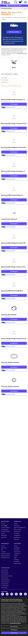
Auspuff (15, 545)
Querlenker (16, 559)
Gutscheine (16, 539)
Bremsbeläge (17, 547)
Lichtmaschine (17, 553)
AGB (2, 549)
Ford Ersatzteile (4, 574)
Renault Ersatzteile (5, 581)
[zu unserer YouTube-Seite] (7, 594)
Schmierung (5, 82)
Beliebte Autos (17, 537)
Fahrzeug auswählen (14, 32)
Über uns (3, 523)
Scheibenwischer (17, 563)
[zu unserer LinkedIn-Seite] (20, 594)
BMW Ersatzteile (4, 572)
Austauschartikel (17, 529)
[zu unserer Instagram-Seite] (11, 594)
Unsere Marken (17, 535)
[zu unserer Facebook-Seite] (2, 594)
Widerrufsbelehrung (5, 557)
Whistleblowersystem (5, 553)
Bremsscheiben (17, 551)
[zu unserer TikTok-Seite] (25, 594)
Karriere (3, 533)
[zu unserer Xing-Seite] (16, 594)
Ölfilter (15, 557)
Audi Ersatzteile (4, 570)
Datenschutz (4, 547)
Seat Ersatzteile (4, 583)
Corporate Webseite (5, 527)
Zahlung (16, 523)
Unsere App (3, 537)
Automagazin (17, 533)
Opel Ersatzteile (4, 577)
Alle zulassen (14, 632)
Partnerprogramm (5, 529)
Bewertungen (4, 535)
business (4, 525)
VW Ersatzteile (4, 587)
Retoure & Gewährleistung (19, 527)
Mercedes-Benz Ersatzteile (7, 576)
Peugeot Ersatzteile (5, 579)
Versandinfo (16, 525)
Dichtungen (4, 77)
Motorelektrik (5, 80)
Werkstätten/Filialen (5, 531)
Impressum (3, 551)
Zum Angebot (14, 104)
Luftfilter (16, 555)
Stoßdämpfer (17, 561)
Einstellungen (14, 629)
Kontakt (3, 545)
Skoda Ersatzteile (5, 585)
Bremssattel (16, 549)
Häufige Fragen (17, 531)
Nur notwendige (14, 626)
